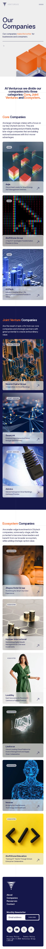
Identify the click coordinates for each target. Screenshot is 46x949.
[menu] (41, 4)
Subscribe (32, 917)
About (10, 895)
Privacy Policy (13, 936)
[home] (11, 886)
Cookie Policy (29, 936)
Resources (12, 901)
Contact (11, 904)
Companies (12, 898)
